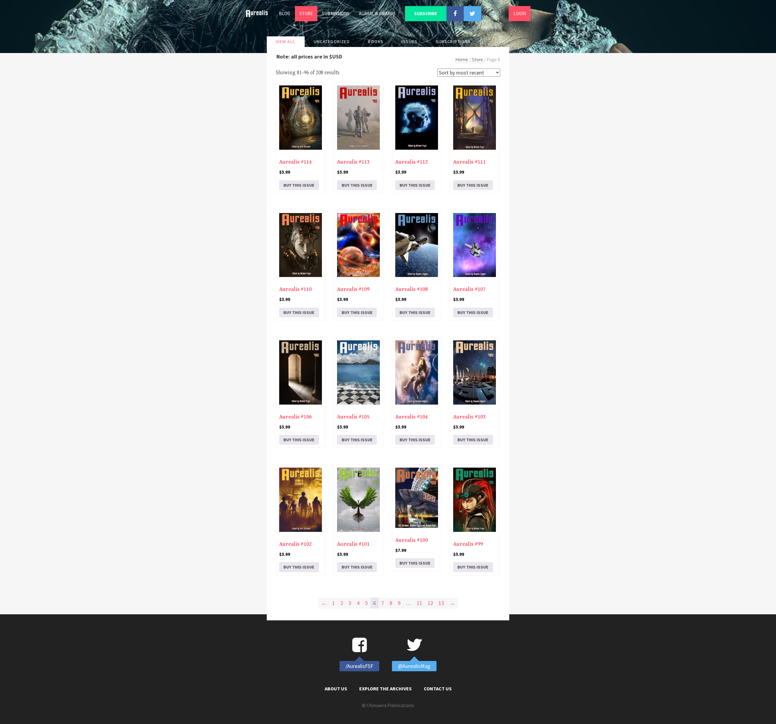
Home (259, 13)
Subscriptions (453, 41)
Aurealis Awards (377, 13)
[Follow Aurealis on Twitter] (472, 13)
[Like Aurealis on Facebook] (455, 13)
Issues (409, 41)
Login (519, 13)
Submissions (336, 13)
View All (286, 41)
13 (441, 602)
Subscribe (425, 13)
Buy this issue (298, 185)
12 (430, 602)
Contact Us (438, 689)
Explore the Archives (385, 689)
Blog (284, 13)
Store (306, 13)
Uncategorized (332, 41)
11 (419, 602)
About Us (336, 689)
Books (375, 41)
